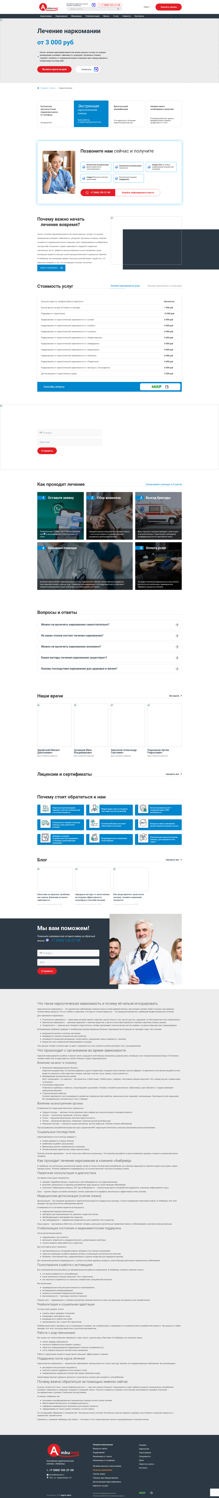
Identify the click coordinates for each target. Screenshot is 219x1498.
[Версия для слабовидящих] (176, 16)
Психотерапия (145, 1453)
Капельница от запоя (102, 1456)
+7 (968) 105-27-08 (110, 5)
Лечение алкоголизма (103, 1445)
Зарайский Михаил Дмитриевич (48, 751)
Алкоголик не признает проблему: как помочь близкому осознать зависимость (53, 897)
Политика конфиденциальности (104, 1493)
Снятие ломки (99, 1474)
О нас (116, 16)
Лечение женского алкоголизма (107, 1466)
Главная (44, 88)
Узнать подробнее (49, 268)
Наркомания (61, 16)
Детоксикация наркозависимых (107, 1482)
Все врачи (174, 696)
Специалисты (145, 1456)
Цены (141, 1460)
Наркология (144, 1449)
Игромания (76, 16)
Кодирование (99, 1453)
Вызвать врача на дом (54, 69)
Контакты (139, 16)
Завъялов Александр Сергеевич (124, 751)
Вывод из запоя (100, 1449)
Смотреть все (172, 774)
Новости (127, 16)
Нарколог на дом (100, 1486)
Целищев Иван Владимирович (83, 751)
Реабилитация (92, 16)
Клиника (142, 1445)
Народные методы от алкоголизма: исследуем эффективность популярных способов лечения (92, 897)
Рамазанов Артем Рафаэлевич (158, 751)
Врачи (106, 16)
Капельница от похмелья (104, 1460)
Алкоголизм (45, 16)
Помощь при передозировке (105, 1478)
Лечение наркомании (102, 1470)
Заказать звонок (169, 7)
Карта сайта (66, 1495)
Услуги (52, 88)
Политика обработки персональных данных (109, 1496)
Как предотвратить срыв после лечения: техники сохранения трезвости (128, 897)
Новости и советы (146, 1464)
